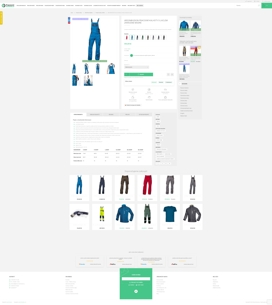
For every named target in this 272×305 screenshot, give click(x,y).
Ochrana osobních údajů (71, 287)
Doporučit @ (172, 74)
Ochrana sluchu (184, 105)
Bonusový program (161, 281)
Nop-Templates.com (22, 302)
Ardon (129, 48)
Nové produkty (160, 279)
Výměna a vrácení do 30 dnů (72, 293)
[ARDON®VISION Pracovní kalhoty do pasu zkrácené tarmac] (125, 188)
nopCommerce (9, 302)
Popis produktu (78, 114)
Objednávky (215, 281)
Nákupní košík (216, 285)
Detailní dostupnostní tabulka (133, 105)
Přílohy (127, 114)
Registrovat (249, 1)
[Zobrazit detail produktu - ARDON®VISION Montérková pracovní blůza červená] (180, 22)
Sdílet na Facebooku (69, 18)
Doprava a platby (69, 291)
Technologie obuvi (161, 291)
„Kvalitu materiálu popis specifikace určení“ (182, 258)
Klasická (161, 82)
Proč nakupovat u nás (161, 287)
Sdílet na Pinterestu (69, 23)
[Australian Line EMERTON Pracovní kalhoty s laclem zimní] (147, 217)
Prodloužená (169, 82)
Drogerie (182, 113)
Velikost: (126, 64)
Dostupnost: (126, 55)
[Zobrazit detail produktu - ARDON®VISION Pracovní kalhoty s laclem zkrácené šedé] (153, 39)
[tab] (78, 114)
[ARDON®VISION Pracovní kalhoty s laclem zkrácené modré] (79, 188)
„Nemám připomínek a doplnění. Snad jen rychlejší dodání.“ (120, 259)
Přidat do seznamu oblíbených (185, 27)
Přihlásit (257, 1)
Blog (158, 293)
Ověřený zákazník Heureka (95, 264)
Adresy (214, 283)
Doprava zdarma (165, 91)
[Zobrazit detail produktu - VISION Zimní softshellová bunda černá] (192, 22)
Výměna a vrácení (132, 91)
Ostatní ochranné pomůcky (186, 110)
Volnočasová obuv (184, 98)
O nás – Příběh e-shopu (71, 281)
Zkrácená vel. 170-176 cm (80, 19)
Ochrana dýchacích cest (185, 108)
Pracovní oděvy (183, 90)
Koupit (194, 27)
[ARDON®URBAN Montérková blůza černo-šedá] (193, 217)
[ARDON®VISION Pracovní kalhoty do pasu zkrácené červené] (147, 188)
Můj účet (215, 279)
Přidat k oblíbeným (168, 74)
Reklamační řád (69, 289)
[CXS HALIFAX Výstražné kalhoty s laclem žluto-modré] (102, 217)
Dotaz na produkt (144, 114)
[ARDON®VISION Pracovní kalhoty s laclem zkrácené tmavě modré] (102, 188)
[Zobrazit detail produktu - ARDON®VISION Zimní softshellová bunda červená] (194, 22)
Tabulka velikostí (95, 114)
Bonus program (132, 99)
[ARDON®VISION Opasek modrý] (79, 217)
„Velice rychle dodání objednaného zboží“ (89, 258)
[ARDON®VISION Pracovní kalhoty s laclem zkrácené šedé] (193, 188)
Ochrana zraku (183, 100)
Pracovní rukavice (184, 87)
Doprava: (126, 60)
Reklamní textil (183, 115)
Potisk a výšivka (160, 283)
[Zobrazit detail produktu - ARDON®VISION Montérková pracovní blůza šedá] (185, 22)
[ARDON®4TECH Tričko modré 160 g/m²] (170, 217)
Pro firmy (159, 285)
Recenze (111, 114)
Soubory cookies (69, 285)
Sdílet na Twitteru (69, 20)
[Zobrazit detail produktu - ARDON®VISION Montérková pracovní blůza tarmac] (183, 22)
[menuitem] (92, 280)
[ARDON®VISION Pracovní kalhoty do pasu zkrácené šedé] (170, 188)
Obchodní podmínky (70, 283)
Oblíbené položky (216, 287)
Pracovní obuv (183, 93)
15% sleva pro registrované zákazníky (95, 61)
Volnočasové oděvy (184, 95)
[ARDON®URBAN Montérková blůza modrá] (125, 217)
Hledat (258, 5)
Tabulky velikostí (160, 289)
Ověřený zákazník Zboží (127, 264)
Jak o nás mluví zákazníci (136, 252)
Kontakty (67, 279)
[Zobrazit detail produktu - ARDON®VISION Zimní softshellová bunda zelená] (197, 22)
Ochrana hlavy (183, 103)
